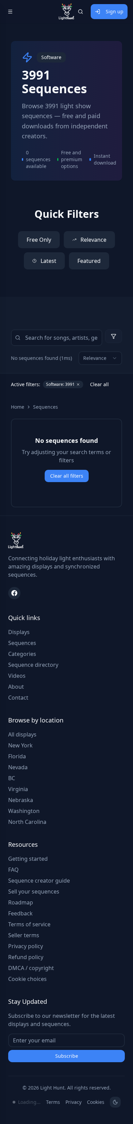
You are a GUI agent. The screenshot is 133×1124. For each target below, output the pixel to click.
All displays (22, 734)
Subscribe (66, 1056)
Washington (24, 811)
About (16, 686)
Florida (17, 756)
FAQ (13, 869)
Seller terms (23, 935)
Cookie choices (27, 979)
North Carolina (27, 822)
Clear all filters (66, 476)
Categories (22, 654)
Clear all (99, 384)
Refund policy (25, 957)
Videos (17, 675)
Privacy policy (25, 946)
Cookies (95, 1102)
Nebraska (20, 800)
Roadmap (20, 902)
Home (17, 407)
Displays (19, 632)
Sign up (114, 11)
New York (20, 745)
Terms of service (29, 924)
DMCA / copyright (31, 968)
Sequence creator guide (39, 880)
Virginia (18, 789)
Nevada (18, 767)
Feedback (20, 913)
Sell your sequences (33, 891)
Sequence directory (33, 665)
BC (11, 778)
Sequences (45, 407)
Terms (53, 1102)
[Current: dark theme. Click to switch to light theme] (115, 1102)
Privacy (73, 1102)
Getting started (28, 858)
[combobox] (100, 358)
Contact (18, 697)
